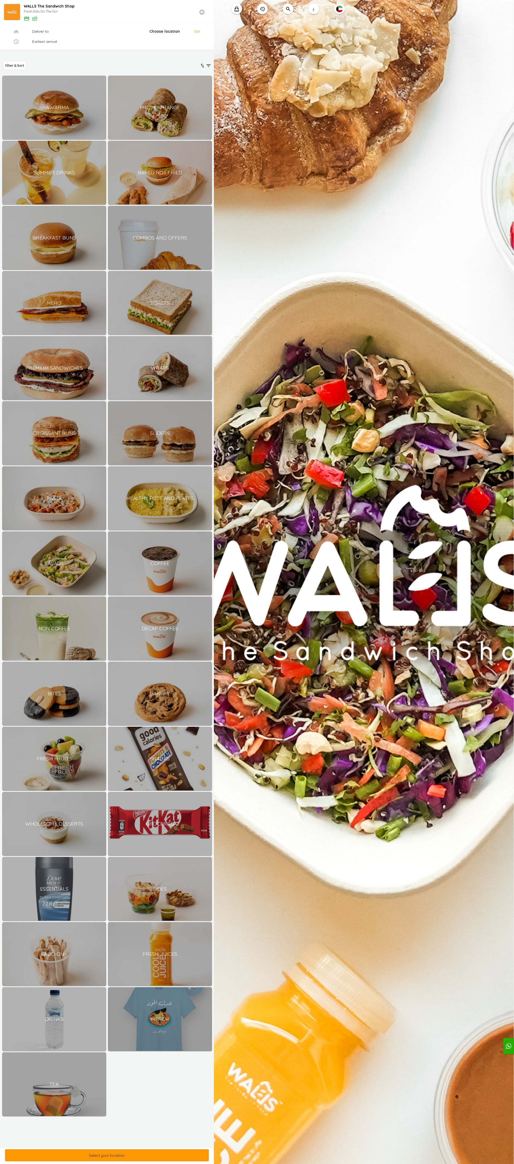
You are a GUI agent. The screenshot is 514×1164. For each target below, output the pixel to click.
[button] (107, 12)
